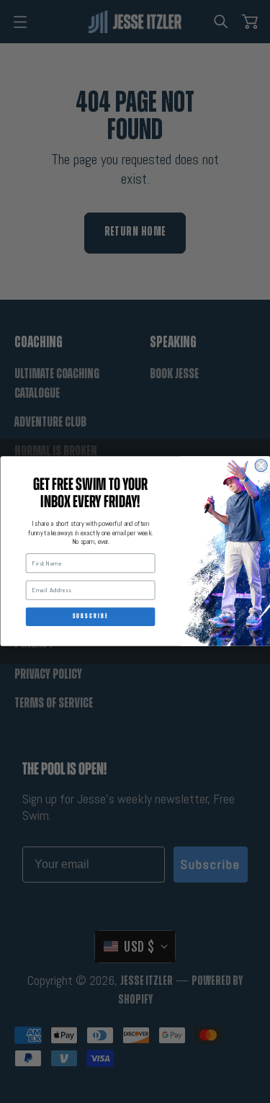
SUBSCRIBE (90, 616)
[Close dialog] (261, 466)
